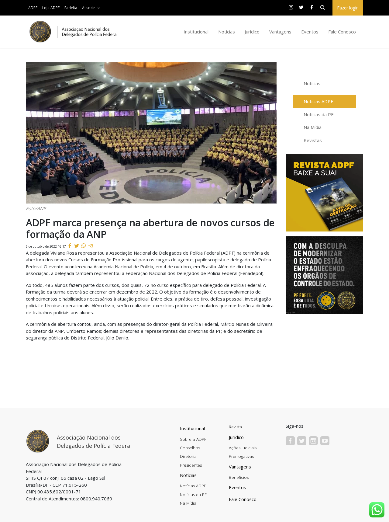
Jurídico (252, 32)
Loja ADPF (51, 7)
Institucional (196, 32)
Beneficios (239, 477)
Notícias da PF (318, 114)
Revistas (313, 140)
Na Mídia (313, 127)
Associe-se (91, 7)
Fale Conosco (342, 32)
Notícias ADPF (318, 101)
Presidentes (191, 465)
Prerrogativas (241, 456)
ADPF (32, 7)
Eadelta (70, 7)
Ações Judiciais (242, 448)
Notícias (226, 32)
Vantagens (280, 32)
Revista (235, 427)
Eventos (309, 32)
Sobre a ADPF (193, 439)
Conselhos (190, 448)
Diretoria (188, 456)
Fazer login (348, 8)
